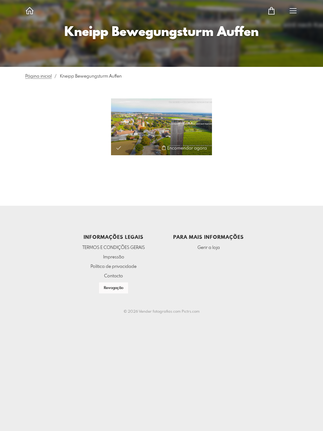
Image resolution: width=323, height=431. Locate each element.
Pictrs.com (191, 312)
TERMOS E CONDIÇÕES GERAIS (113, 247)
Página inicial (38, 76)
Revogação (113, 288)
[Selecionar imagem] (119, 148)
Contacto (113, 276)
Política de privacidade (114, 266)
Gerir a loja (208, 247)
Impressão (113, 257)
